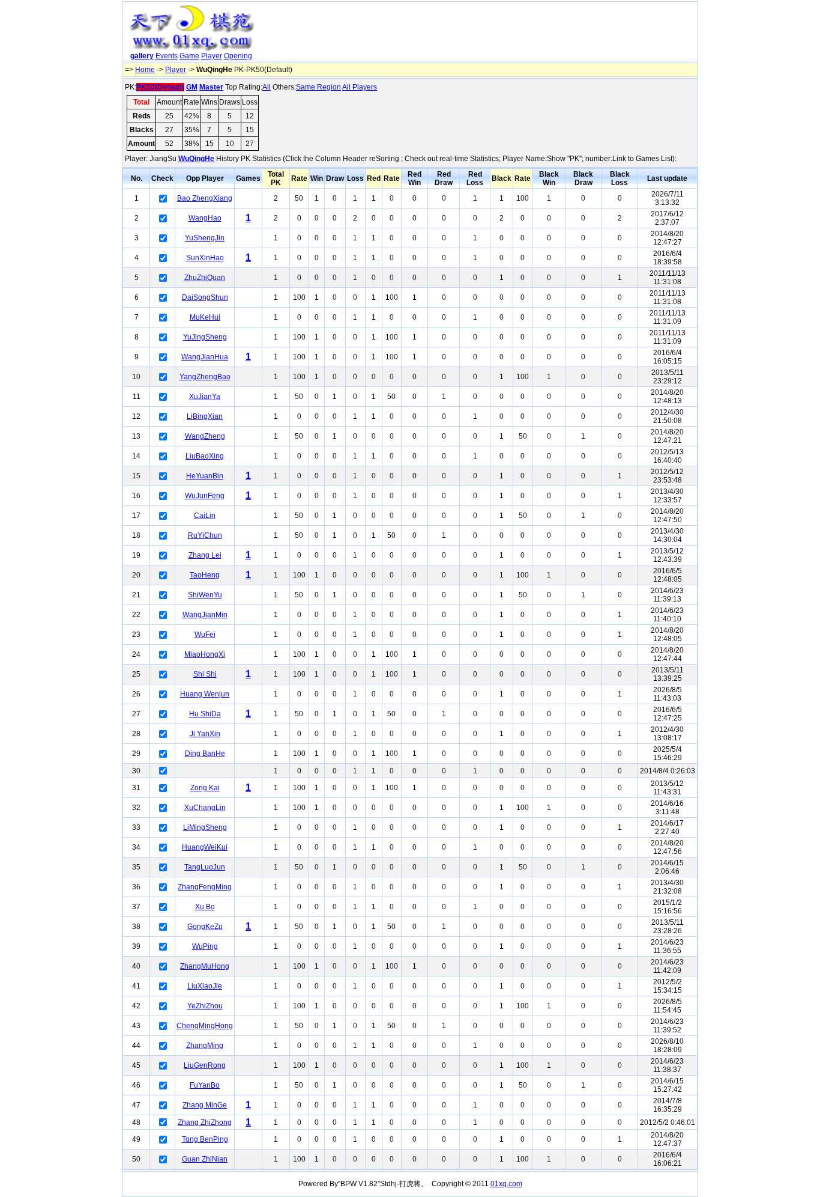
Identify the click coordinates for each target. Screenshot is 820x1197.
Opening (238, 56)
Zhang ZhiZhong (205, 1122)
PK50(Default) (160, 87)
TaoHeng (205, 575)
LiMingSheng (205, 827)
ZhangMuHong (204, 966)
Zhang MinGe (204, 1105)
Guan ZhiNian (205, 1159)
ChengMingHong (204, 1026)
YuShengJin (205, 238)
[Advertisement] (477, 34)
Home (145, 69)
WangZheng (205, 436)
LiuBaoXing (204, 456)
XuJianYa (204, 396)
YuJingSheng (205, 337)
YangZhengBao (205, 377)
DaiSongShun (205, 297)
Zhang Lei (205, 555)
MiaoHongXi (204, 654)
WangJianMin (205, 615)
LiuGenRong (205, 1065)
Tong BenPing (205, 1139)
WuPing (205, 946)
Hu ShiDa (205, 714)
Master (211, 87)
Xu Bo (205, 907)
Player (211, 56)
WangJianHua (204, 357)
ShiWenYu (205, 595)
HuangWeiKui (205, 847)
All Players (359, 87)
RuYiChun (205, 535)
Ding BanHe (205, 753)
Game (189, 56)
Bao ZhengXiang (204, 198)
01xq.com (506, 1184)
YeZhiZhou (205, 1006)
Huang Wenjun (204, 694)
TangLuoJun (204, 867)
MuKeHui (205, 317)
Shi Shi (205, 674)
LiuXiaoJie (204, 986)
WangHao (205, 218)
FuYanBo (205, 1085)
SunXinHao (205, 258)
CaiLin (205, 515)
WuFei (205, 634)
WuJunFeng (205, 496)
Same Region (318, 87)
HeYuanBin (204, 476)
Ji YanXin (205, 733)
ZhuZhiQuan (204, 277)
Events (166, 56)
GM (191, 87)
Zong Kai (205, 788)
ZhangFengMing (205, 887)
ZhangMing (204, 1045)
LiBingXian (205, 416)
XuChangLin (205, 807)
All (266, 87)
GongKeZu (205, 926)
